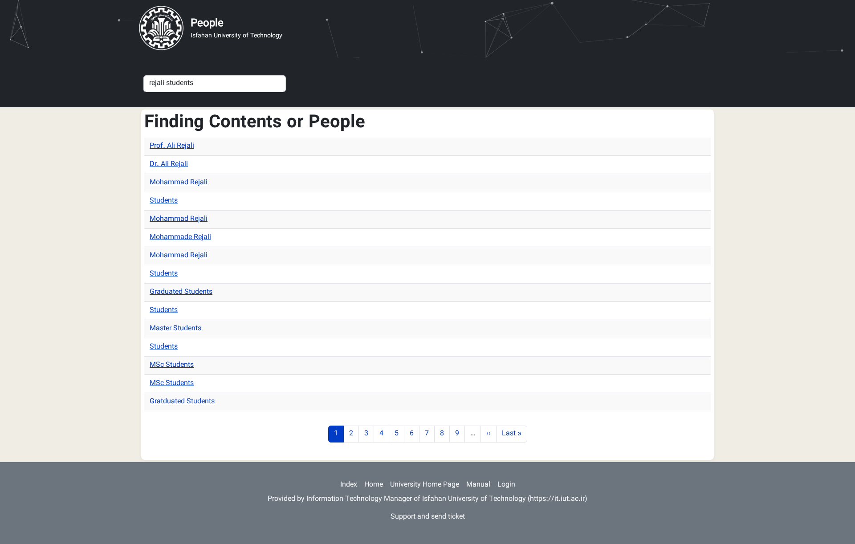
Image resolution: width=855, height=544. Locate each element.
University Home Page (424, 485)
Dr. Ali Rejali (169, 164)
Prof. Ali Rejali (172, 146)
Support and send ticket (428, 517)
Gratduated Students (182, 401)
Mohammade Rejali (180, 237)
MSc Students (172, 365)
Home (373, 485)
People (207, 23)
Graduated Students (181, 292)
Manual (478, 485)
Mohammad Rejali (179, 182)
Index (348, 485)
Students (164, 201)
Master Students (175, 328)
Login (506, 485)
